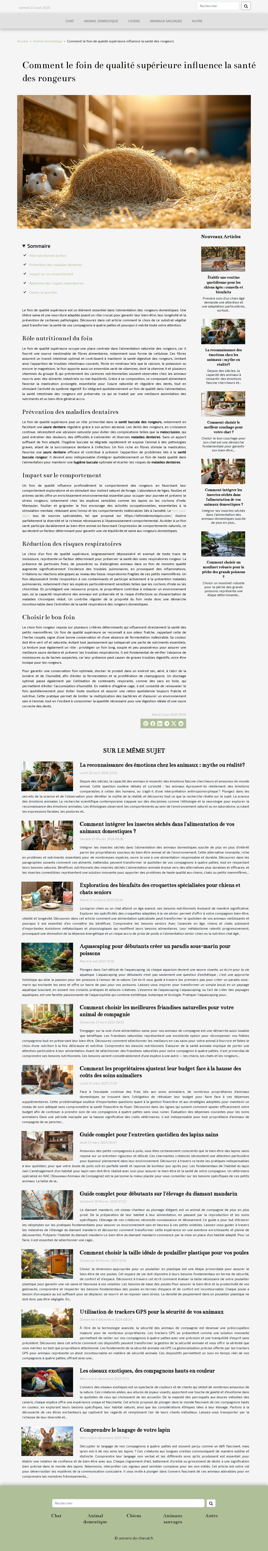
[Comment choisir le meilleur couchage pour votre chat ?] (223, 403)
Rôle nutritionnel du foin (47, 255)
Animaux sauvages (166, 21)
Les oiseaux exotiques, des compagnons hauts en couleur (147, 1370)
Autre (197, 21)
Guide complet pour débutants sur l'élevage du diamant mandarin (158, 1193)
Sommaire (38, 246)
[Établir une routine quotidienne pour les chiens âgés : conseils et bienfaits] (223, 259)
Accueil (22, 41)
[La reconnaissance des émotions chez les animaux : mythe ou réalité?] (223, 331)
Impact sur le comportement (51, 274)
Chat (70, 21)
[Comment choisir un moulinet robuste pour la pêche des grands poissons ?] (223, 544)
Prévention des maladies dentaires (55, 265)
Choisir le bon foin (43, 292)
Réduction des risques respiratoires (56, 283)
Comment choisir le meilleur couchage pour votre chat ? (223, 427)
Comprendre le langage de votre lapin (125, 1430)
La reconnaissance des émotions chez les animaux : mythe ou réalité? (162, 765)
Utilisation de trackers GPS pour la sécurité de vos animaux (152, 1312)
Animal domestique (101, 21)
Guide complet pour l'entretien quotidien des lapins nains (149, 1134)
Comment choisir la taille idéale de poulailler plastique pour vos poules (164, 1252)
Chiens (134, 21)
